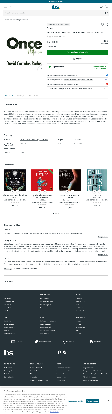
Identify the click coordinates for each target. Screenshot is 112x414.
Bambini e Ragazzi (10, 333)
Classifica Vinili (81, 311)
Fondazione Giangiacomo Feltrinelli (95, 374)
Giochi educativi (45, 324)
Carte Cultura (34, 371)
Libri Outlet (7, 305)
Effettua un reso (35, 374)
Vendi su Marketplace (64, 374)
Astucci (78, 333)
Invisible (97, 195)
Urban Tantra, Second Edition (69, 196)
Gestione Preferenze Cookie (39, 380)
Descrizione (8, 95)
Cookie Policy (54, 412)
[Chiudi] (108, 400)
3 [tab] (58, 213)
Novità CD (79, 299)
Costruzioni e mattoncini (48, 321)
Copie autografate (46, 305)
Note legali (8, 281)
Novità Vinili (79, 308)
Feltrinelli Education (89, 377)
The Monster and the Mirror (15, 195)
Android (23, 246)
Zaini (77, 330)
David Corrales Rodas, (28, 140)
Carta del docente (36, 368)
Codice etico (61, 380)
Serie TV (6, 330)
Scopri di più (103, 237)
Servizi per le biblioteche (64, 368)
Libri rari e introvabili (46, 302)
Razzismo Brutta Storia (90, 380)
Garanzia (33, 377)
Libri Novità (7, 299)
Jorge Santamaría (79, 32)
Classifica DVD (9, 324)
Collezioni (43, 308)
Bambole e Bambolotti (47, 330)
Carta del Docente (70, 75)
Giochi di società (45, 327)
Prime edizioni (44, 299)
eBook (6, 311)
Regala (79, 58)
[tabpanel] (15, 188)
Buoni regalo (8, 371)
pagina (68, 251)
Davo (97, 32)
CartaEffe (7, 374)
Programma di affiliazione (65, 371)
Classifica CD (80, 302)
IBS (55, 46)
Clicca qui (8, 269)
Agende (78, 324)
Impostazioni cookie (75, 401)
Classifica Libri (9, 302)
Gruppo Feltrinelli (88, 368)
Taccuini (78, 321)
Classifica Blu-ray (10, 327)
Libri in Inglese (8, 308)
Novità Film (7, 321)
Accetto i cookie (92, 401)
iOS (16, 246)
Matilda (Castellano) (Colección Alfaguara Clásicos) (42, 196)
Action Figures (44, 333)
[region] (56, 401)
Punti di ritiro (8, 368)
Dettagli (20, 95)
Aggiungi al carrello (79, 52)
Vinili (77, 305)
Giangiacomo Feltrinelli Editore (93, 371)
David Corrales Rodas (57, 32)
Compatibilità (33, 95)
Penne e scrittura (81, 327)
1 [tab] (53, 213)
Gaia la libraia (9, 377)
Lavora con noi (61, 377)
